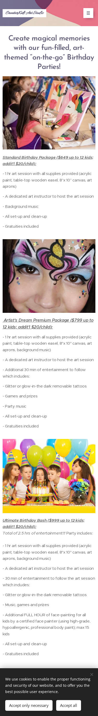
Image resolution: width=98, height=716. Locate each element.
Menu (88, 13)
